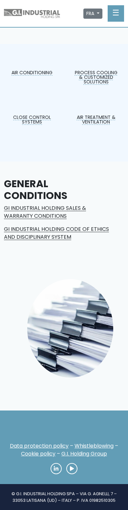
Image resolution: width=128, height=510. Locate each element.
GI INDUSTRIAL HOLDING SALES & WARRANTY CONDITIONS (45, 212)
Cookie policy (38, 453)
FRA (91, 13)
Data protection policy (39, 446)
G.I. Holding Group (84, 453)
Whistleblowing (94, 446)
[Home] (64, 428)
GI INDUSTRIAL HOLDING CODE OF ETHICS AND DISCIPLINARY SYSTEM (56, 233)
